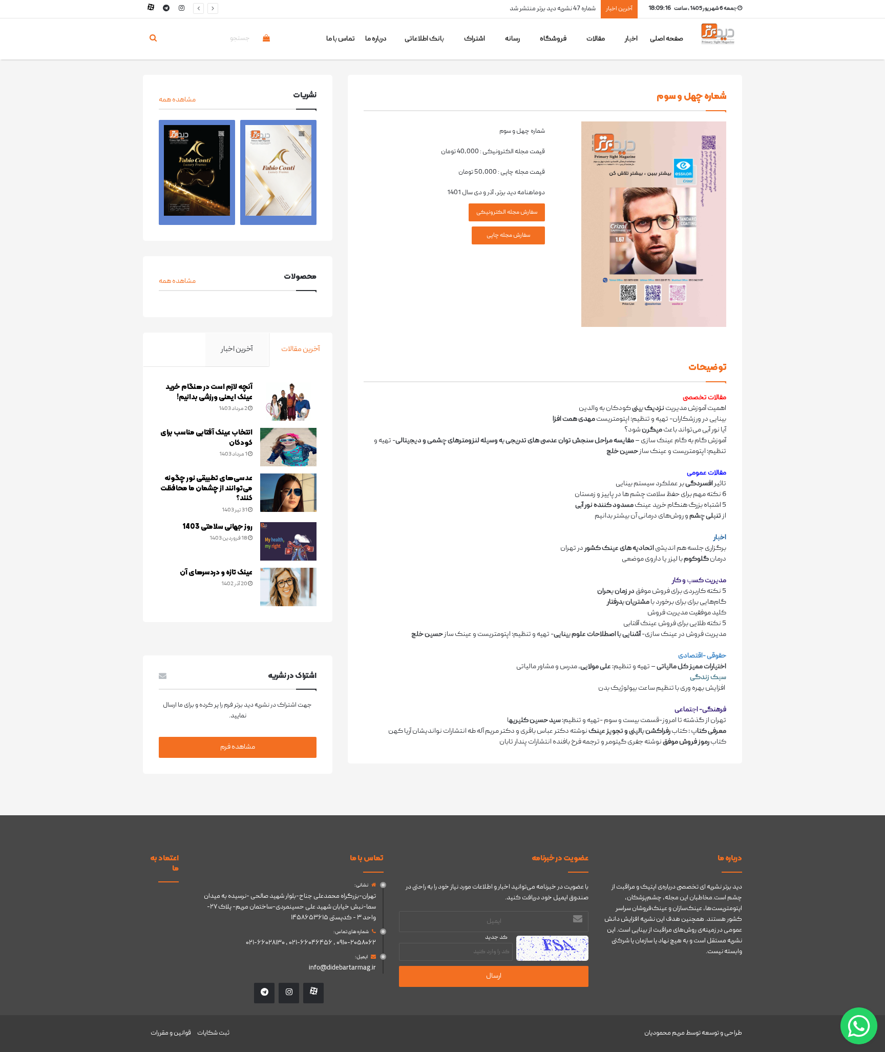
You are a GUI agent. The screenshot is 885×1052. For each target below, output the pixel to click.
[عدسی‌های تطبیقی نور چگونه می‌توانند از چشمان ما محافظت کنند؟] (288, 492)
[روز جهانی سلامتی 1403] (288, 541)
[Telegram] (166, 9)
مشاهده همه (177, 100)
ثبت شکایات (213, 1033)
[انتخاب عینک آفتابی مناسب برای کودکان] (288, 447)
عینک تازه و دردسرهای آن (216, 572)
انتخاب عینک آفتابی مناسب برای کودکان (206, 437)
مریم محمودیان (664, 1033)
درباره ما (376, 39)
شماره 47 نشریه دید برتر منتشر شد (553, 9)
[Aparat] (150, 9)
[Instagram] (181, 9)
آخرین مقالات (300, 349)
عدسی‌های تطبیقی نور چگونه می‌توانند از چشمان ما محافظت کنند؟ (206, 488)
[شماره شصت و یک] (278, 172)
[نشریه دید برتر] (717, 43)
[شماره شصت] (197, 172)
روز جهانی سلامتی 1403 (217, 527)
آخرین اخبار (237, 349)
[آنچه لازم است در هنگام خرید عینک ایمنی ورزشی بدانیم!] (288, 401)
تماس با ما (340, 39)
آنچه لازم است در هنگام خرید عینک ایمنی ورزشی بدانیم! (208, 392)
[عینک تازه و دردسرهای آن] (288, 587)
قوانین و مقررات (171, 1033)
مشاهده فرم (237, 747)
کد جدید (496, 937)
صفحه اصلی (666, 39)
